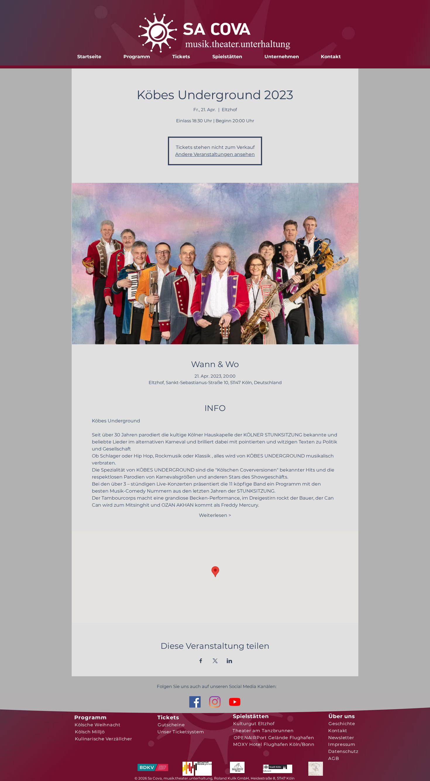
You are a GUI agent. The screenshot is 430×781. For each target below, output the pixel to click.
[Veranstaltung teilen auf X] (215, 660)
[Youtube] (234, 702)
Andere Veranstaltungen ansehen (215, 154)
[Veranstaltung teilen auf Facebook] (201, 660)
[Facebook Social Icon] (195, 702)
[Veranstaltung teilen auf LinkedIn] (229, 660)
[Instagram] (215, 702)
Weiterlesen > (215, 515)
